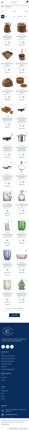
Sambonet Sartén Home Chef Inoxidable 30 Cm (7, 149)
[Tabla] (2, 16)
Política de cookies (5, 424)
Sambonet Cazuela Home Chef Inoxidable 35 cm (7, 177)
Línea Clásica (4, 390)
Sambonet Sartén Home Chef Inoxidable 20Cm (22, 120)
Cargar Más (14, 315)
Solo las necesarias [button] (13, 428)
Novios (3, 396)
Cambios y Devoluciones (8, 358)
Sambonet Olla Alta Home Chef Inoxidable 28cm (21, 149)
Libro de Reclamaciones (7, 369)
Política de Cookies (6, 364)
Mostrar (20, 16)
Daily (2, 393)
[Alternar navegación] (2, 2)
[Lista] (6, 16)
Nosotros (3, 366)
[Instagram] (3, 347)
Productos (9, 6)
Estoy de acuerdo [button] (23, 428)
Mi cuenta (4, 377)
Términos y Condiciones (8, 356)
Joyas (2, 398)
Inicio (2, 6)
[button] (2, 11)
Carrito (3, 380)
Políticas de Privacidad (7, 361)
